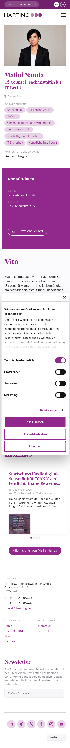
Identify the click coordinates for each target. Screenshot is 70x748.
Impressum (44, 626)
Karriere (9, 641)
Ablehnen (35, 446)
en (62, 4)
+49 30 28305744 (20, 603)
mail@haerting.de (19, 608)
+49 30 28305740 (21, 206)
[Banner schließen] (64, 297)
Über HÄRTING (14, 631)
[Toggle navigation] (63, 14)
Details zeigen (49, 410)
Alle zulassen (35, 422)
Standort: (12, 4)
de (56, 4)
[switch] (60, 372)
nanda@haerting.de (22, 195)
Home (8, 626)
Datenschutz (45, 631)
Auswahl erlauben (35, 434)
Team (7, 636)
